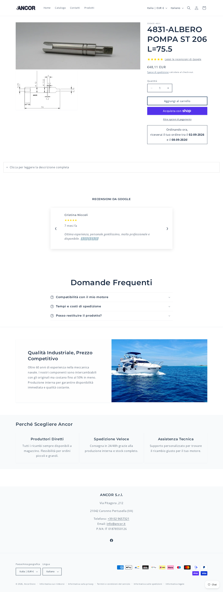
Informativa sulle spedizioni (148, 584)
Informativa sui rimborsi (52, 584)
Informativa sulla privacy (81, 584)
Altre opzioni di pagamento (177, 119)
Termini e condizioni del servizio (113, 584)
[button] (189, 8)
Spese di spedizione (158, 72)
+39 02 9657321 (118, 519)
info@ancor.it (116, 524)
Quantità (152, 81)
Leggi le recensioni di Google (183, 59)
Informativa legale (175, 584)
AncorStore (30, 584)
